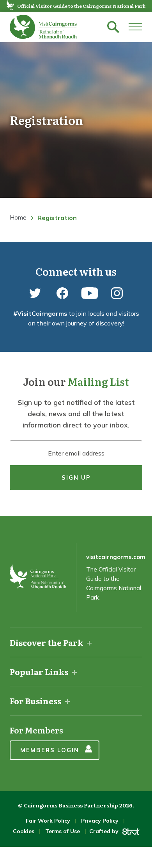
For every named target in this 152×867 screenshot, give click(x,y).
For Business (35, 701)
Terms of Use (62, 831)
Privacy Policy (99, 820)
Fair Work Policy (48, 820)
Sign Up (76, 477)
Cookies (23, 831)
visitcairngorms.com (115, 557)
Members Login (49, 750)
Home (18, 217)
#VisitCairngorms (40, 313)
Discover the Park (46, 642)
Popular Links (39, 671)
